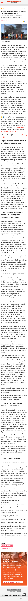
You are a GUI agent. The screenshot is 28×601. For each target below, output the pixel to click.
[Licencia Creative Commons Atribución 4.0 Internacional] (5, 595)
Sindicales (4, 9)
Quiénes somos (14, 594)
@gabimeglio (20, 127)
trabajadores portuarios (8, 548)
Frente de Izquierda (14, 5)
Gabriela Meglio (5, 21)
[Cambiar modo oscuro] (24, 594)
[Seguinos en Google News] (24, 21)
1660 (26, 8)
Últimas (4, 5)
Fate (24, 5)
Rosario (4, 545)
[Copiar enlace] (21, 599)
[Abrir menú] (2, 2)
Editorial (8, 5)
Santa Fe (10, 545)
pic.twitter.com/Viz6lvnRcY (9, 131)
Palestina (21, 5)
